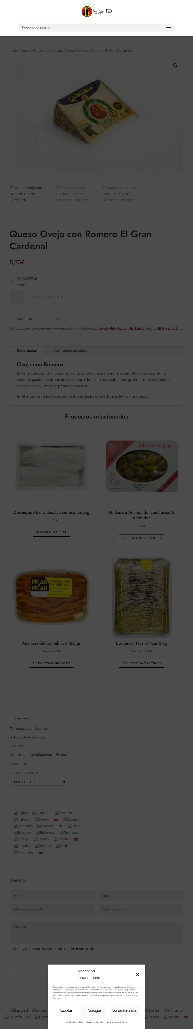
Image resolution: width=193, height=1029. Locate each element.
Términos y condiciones (116, 1022)
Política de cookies (74, 1022)
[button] (137, 974)
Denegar (94, 1011)
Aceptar (66, 1011)
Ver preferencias (124, 1011)
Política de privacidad (94, 1022)
